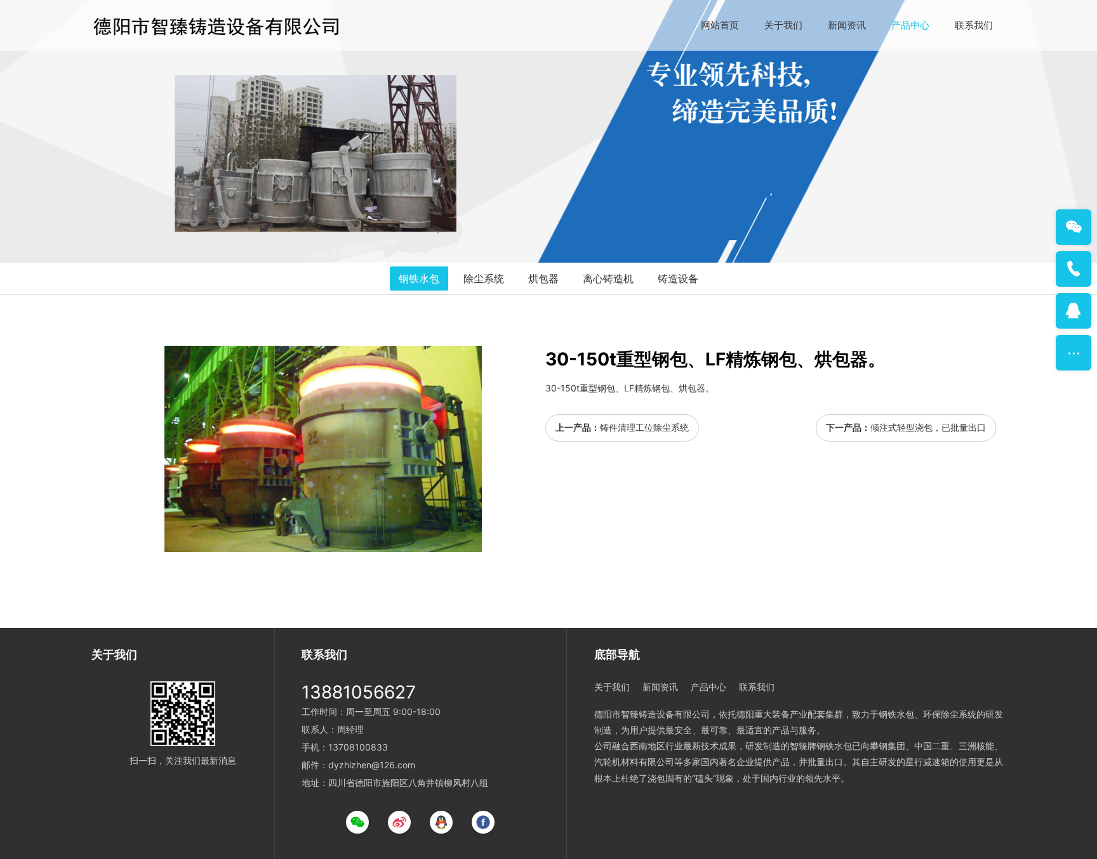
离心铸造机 (608, 278)
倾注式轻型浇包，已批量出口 (928, 427)
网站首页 (720, 25)
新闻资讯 (847, 25)
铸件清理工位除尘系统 (644, 427)
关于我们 (783, 25)
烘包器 (543, 278)
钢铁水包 (419, 278)
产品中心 (910, 25)
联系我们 (974, 25)
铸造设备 (678, 278)
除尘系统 (483, 278)
